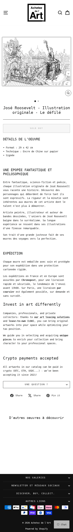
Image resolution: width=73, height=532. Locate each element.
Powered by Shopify (36, 529)
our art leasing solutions (52, 317)
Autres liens (36, 501)
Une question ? (36, 384)
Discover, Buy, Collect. (35, 493)
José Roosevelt (60, 186)
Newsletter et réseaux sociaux (36, 485)
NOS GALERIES (36, 477)
